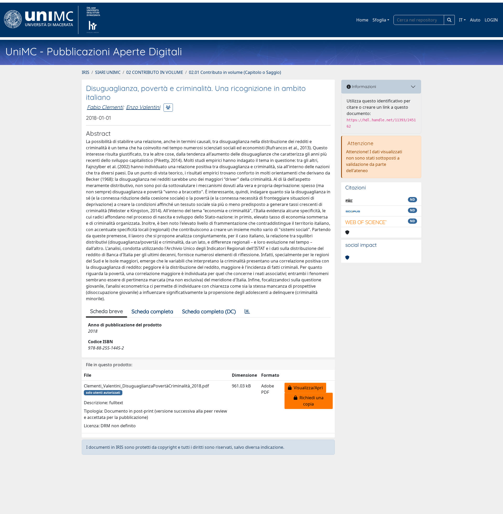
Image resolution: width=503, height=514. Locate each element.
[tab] (247, 311)
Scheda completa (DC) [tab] (209, 311)
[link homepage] (40, 20)
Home (362, 20)
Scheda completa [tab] (152, 311)
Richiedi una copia (310, 401)
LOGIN (491, 20)
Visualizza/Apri (307, 388)
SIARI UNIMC (108, 72)
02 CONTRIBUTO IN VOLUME (154, 72)
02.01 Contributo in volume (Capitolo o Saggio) (235, 72)
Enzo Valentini (143, 107)
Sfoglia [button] (379, 20)
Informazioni (363, 86)
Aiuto (475, 20)
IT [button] (461, 20)
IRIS (85, 72)
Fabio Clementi (105, 107)
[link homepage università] (93, 20)
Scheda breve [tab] (106, 311)
